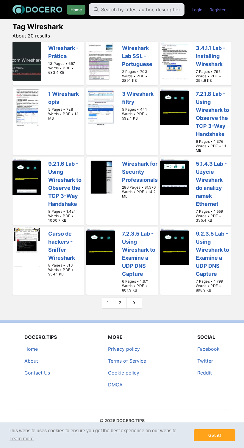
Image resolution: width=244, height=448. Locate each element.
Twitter (205, 361)
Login (197, 9)
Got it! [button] (214, 435)
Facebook (208, 349)
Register (217, 9)
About (31, 361)
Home (76, 9)
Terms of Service (127, 361)
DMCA (115, 385)
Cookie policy (123, 373)
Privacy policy (124, 349)
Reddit (204, 373)
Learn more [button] (22, 438)
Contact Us (37, 373)
